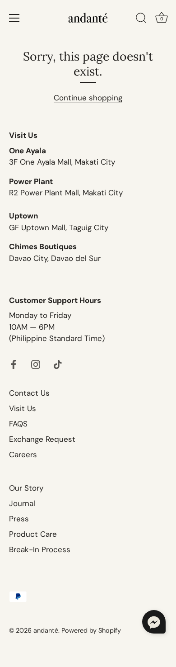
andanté (45, 630)
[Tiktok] (57, 364)
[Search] (141, 19)
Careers (23, 454)
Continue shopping (88, 98)
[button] (154, 622)
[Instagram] (35, 364)
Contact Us (29, 393)
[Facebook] (13, 364)
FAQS (18, 424)
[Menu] (14, 18)
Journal (22, 503)
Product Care (33, 534)
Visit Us (22, 408)
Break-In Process (39, 549)
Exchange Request (42, 439)
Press (19, 519)
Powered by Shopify (91, 630)
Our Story (26, 488)
